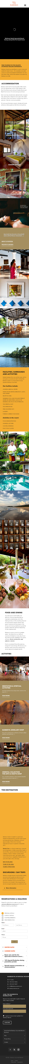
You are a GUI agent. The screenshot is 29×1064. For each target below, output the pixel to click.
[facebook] (10, 1049)
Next (14, 941)
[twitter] (14, 1049)
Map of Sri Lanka (8, 862)
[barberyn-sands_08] (14, 293)
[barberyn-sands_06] (14, 352)
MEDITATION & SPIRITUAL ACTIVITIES (11, 687)
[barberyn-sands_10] (14, 505)
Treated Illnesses (7, 245)
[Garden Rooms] (14, 154)
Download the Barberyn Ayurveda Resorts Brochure (14, 1031)
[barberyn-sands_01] (14, 323)
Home (12, 1060)
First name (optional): (8, 1008)
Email (3, 928)
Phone (3, 934)
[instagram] (18, 1049)
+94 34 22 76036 (13, 982)
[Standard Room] (14, 183)
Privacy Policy (7, 1039)
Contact (6, 1042)
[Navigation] (26, 5)
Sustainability (20, 1062)
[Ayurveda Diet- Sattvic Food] (14, 593)
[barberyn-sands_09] (14, 475)
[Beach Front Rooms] (14, 124)
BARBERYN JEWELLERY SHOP (13, 730)
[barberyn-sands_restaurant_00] (14, 564)
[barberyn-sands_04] (14, 534)
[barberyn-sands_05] (14, 446)
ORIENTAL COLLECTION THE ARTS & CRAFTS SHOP (12, 773)
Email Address (7, 1003)
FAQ (5, 1035)
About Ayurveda (7, 241)
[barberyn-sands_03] (14, 264)
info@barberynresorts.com (15, 986)
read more (6, 696)
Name (3, 922)
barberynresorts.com (14, 988)
